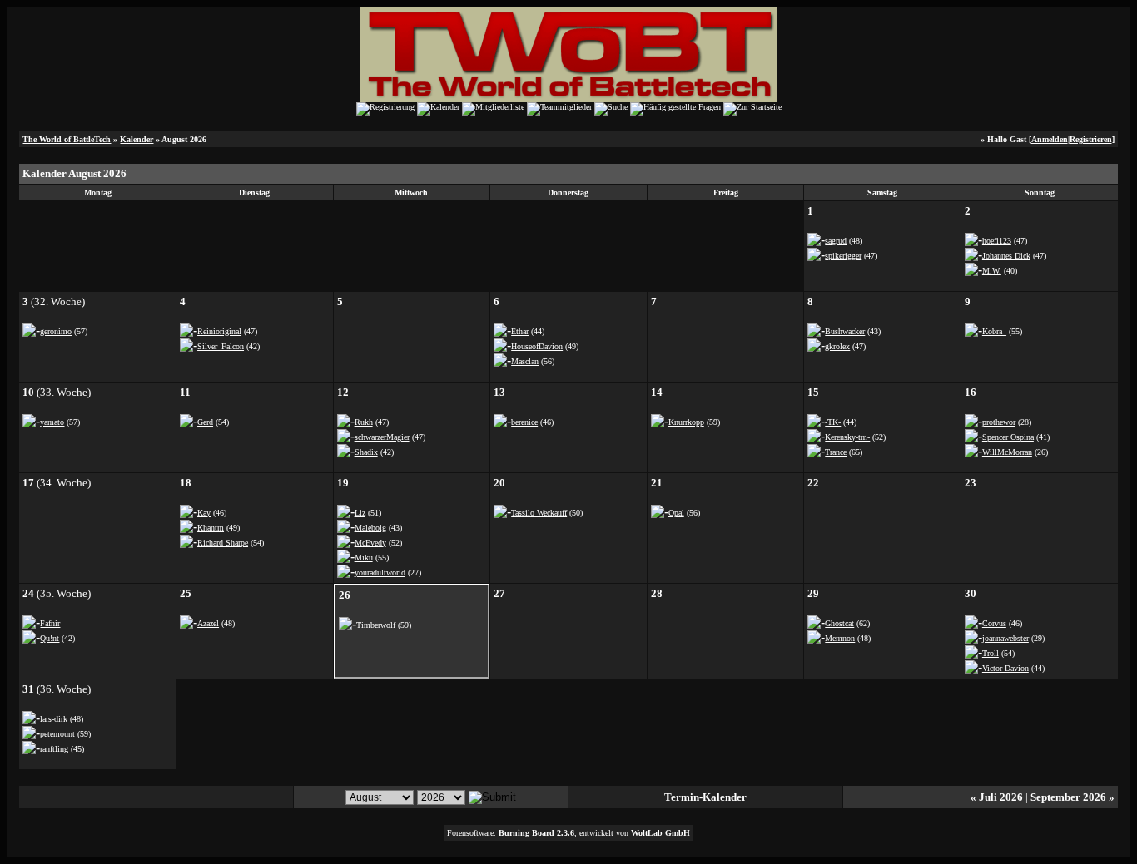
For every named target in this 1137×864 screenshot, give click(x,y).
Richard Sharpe (222, 542)
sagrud (836, 240)
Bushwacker (845, 331)
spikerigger (843, 255)
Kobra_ (994, 331)
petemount (57, 733)
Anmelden (1049, 139)
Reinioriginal (219, 331)
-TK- (833, 422)
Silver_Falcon (220, 346)
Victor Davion (1005, 668)
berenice (524, 422)
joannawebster (1005, 638)
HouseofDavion (537, 346)
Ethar (520, 331)
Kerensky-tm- (847, 437)
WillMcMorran (1007, 452)
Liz (360, 512)
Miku (364, 557)
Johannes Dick (1006, 255)
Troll (990, 653)
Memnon (840, 638)
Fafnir (50, 623)
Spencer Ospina (1008, 437)
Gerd (205, 422)
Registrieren (1091, 139)
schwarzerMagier (382, 437)
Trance (836, 452)
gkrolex (837, 346)
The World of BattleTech (66, 139)
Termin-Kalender (705, 797)
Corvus (994, 623)
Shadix (366, 452)
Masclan (525, 361)
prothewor (998, 422)
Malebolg (370, 527)
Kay (204, 512)
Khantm (210, 527)
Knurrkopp (686, 422)
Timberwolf (375, 624)
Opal (676, 512)
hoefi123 (996, 240)
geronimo (56, 331)
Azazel (208, 623)
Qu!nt (49, 638)
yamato (52, 422)
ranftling (54, 748)
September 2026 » (1072, 797)
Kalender (136, 139)
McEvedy (370, 542)
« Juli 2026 (997, 797)
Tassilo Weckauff (539, 512)
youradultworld (380, 572)
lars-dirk (53, 718)
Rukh (364, 422)
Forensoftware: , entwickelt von (568, 832)
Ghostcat (839, 623)
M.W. (991, 270)
